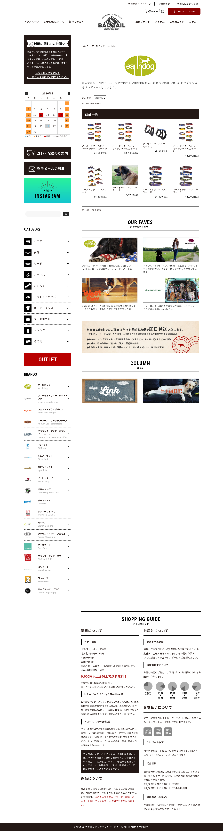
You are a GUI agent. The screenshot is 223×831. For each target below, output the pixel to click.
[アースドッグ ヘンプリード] (95, 176)
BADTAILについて (54, 21)
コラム (193, 21)
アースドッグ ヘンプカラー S (185, 191)
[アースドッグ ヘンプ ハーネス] (155, 131)
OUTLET (47, 359)
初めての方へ (76, 21)
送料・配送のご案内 (52, 153)
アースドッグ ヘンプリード (94, 191)
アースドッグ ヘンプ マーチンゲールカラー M (94, 147)
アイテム (160, 21)
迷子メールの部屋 (51, 168)
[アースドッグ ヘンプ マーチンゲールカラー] (95, 132)
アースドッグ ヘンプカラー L (124, 189)
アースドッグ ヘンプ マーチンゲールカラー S (124, 147)
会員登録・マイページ (139, 3)
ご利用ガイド (177, 21)
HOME (85, 46)
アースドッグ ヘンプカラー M (155, 191)
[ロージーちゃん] (125, 174)
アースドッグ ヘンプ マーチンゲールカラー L (185, 148)
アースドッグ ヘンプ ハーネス (155, 145)
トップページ (31, 21)
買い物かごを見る (186, 11)
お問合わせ (164, 3)
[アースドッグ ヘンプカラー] (155, 176)
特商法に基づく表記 (187, 3)
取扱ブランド (142, 21)
